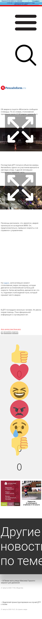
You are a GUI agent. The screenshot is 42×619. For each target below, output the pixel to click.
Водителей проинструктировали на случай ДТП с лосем (21, 603)
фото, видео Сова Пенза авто (11, 329)
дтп (2, 332)
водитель (15, 332)
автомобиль (8, 332)
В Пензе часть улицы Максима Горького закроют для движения (18, 582)
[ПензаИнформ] (13, 87)
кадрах (6, 283)
